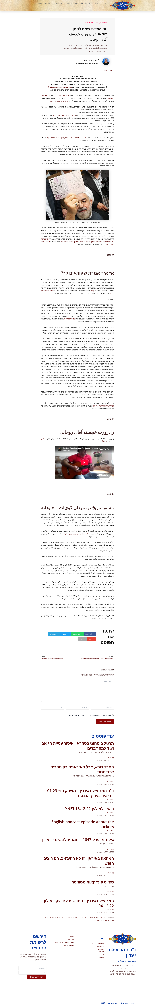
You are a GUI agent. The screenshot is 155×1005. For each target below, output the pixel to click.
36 (106, 920)
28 (53, 918)
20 (71, 918)
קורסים (39, 3)
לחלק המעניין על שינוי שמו (59, 101)
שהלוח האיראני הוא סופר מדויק (64, 115)
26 (57, 918)
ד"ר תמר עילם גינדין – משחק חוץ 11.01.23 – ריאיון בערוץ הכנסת (78, 793)
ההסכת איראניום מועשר (74, 8)
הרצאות (69, 3)
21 (69, 918)
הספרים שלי (60, 3)
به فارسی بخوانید (108, 70)
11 (92, 918)
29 (50, 918)
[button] (27, 5)
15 (83, 918)
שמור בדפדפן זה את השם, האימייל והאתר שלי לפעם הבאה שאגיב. (90, 715)
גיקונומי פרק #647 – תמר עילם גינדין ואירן (78, 839)
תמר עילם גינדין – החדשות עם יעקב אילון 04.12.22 (79, 903)
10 (94, 918)
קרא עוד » (110, 758)
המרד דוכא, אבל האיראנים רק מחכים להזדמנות (82, 769)
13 (87, 918)
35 (108, 920)
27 (55, 918)
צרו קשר (51, 8)
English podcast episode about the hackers (82, 824)
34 (111, 920)
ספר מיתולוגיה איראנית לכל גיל (60, 87)
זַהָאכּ (92, 291)
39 (99, 920)
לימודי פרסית (49, 3)
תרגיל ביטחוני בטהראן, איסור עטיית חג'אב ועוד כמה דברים (78, 746)
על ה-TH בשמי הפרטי (61, 95)
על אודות (97, 3)
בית (104, 3)
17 (78, 918)
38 (101, 920)
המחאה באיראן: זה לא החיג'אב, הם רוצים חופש (78, 861)
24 (62, 918)
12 (90, 918)
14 (85, 918)
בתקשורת (60, 8)
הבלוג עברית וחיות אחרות (83, 3)
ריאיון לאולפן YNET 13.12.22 (89, 808)
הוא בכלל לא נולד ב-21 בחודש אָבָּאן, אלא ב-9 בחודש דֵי (67, 137)
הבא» (96, 920)
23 (64, 918)
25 (60, 918)
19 (73, 918)
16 (80, 918)
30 (48, 918)
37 (104, 920)
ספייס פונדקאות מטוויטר (93, 882)
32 (43, 918)
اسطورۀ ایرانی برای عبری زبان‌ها (76, 534)
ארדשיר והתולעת (70, 319)
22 (66, 918)
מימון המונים (89, 8)
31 (46, 918)
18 (76, 918)
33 (113, 920)
